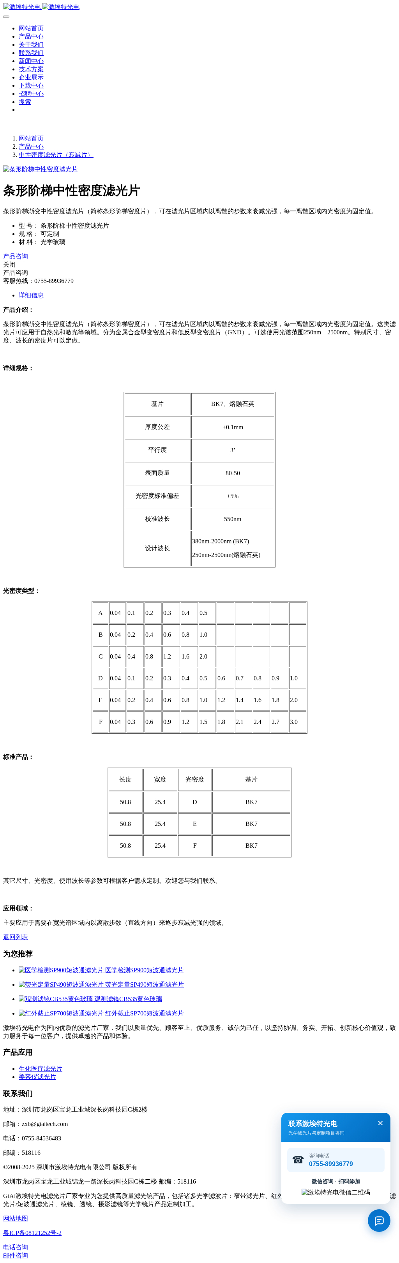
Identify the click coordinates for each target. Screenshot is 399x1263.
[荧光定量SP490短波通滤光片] (62, 984)
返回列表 (15, 937)
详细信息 (31, 295)
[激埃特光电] (199, 7)
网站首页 (31, 28)
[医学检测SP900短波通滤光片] (62, 970)
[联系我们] (379, 1220)
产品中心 (31, 146)
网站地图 (15, 1218)
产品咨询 (15, 256)
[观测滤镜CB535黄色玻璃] (56, 999)
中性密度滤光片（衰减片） (56, 154)
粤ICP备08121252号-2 (32, 1233)
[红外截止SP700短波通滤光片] (62, 1013)
